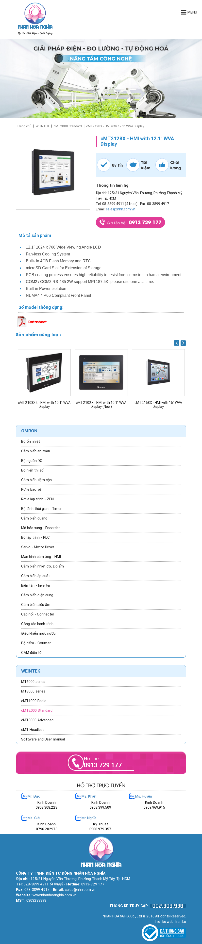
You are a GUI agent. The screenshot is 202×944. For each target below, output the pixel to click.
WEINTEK (42, 126)
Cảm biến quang (34, 518)
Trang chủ (24, 126)
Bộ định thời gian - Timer (41, 508)
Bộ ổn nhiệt (30, 441)
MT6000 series (33, 681)
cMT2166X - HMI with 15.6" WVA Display (158, 404)
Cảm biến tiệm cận (36, 480)
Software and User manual (43, 739)
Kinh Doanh (46, 802)
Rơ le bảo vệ (31, 489)
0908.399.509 (100, 807)
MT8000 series (33, 691)
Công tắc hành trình (37, 624)
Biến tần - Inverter (35, 585)
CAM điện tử (31, 652)
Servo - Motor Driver (37, 547)
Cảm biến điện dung (37, 595)
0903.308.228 (46, 807)
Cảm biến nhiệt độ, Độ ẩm (42, 566)
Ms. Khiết (89, 796)
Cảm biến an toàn (35, 451)
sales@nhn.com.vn (120, 209)
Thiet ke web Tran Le (169, 922)
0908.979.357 (100, 829)
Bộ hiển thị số (32, 470)
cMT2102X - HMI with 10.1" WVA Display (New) (44, 404)
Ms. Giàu (34, 818)
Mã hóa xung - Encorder (40, 528)
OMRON (29, 430)
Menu (192, 12)
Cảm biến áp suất (35, 576)
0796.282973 (46, 829)
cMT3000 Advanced (37, 720)
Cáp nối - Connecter (37, 614)
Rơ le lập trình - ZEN (37, 499)
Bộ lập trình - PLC (35, 537)
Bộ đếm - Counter (36, 643)
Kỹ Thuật (100, 824)
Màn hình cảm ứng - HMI (41, 556)
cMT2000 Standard (68, 126)
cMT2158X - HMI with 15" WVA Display (101, 404)
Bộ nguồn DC (31, 460)
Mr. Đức (34, 796)
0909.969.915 (154, 807)
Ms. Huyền (143, 796)
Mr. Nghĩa (89, 818)
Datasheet (37, 321)
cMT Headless (33, 729)
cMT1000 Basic (33, 701)
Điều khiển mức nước (38, 633)
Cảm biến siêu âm (35, 604)
